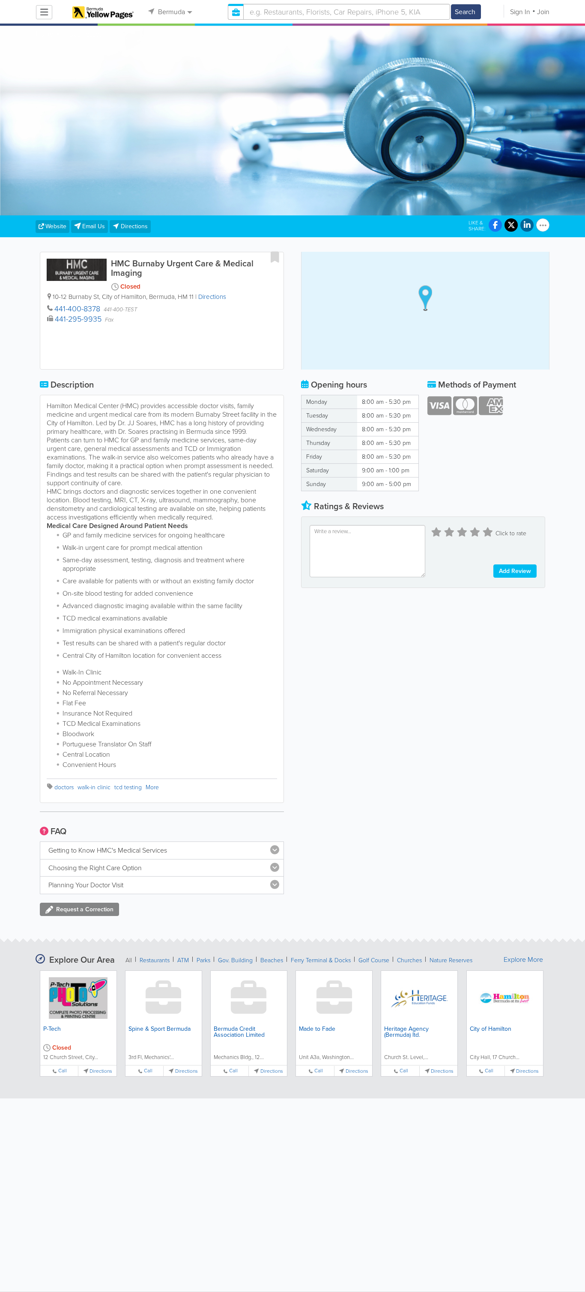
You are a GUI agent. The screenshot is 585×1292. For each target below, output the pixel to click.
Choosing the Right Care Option (95, 868)
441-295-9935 (78, 319)
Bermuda (170, 12)
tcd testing (128, 787)
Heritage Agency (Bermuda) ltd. (406, 1031)
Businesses (85, 33)
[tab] (162, 850)
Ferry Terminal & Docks (321, 960)
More (152, 787)
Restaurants (155, 960)
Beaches (271, 960)
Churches (409, 960)
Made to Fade (317, 1028)
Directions (212, 296)
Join (543, 12)
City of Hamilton (490, 1028)
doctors (64, 787)
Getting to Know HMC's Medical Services (107, 850)
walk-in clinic (94, 787)
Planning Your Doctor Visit (85, 885)
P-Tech (52, 1028)
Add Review (515, 571)
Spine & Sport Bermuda (159, 1028)
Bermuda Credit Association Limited (239, 1031)
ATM (183, 960)
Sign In (520, 12)
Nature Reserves (451, 960)
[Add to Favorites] (275, 257)
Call (62, 1071)
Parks (203, 960)
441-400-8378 (77, 308)
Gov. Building (235, 960)
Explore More (523, 959)
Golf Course (373, 960)
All (128, 960)
